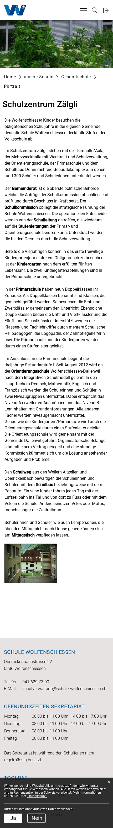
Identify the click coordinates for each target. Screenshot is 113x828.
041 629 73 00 (35, 681)
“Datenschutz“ (37, 796)
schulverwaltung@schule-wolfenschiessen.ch (64, 688)
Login (105, 10)
